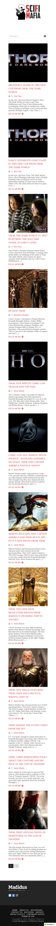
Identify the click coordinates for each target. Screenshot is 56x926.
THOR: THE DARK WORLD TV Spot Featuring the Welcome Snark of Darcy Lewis (27, 239)
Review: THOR (16, 311)
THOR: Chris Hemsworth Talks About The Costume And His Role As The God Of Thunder (27, 760)
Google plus (16, 895)
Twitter (9, 895)
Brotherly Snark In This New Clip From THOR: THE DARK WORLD (27, 88)
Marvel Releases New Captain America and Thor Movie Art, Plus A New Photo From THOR (27, 537)
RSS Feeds (29, 912)
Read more (14, 114)
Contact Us (16, 912)
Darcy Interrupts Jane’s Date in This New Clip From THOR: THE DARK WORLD (27, 164)
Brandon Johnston (21, 315)
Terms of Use (28, 916)
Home (15, 910)
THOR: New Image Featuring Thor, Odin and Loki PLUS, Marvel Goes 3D (25, 693)
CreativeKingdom (19, 921)
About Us (24, 910)
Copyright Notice (36, 914)
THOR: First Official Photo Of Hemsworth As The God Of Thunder (27, 836)
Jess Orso (18, 96)
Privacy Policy (17, 914)
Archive (40, 912)
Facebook (13, 895)
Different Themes (36, 921)
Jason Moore (19, 391)
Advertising (36, 910)
